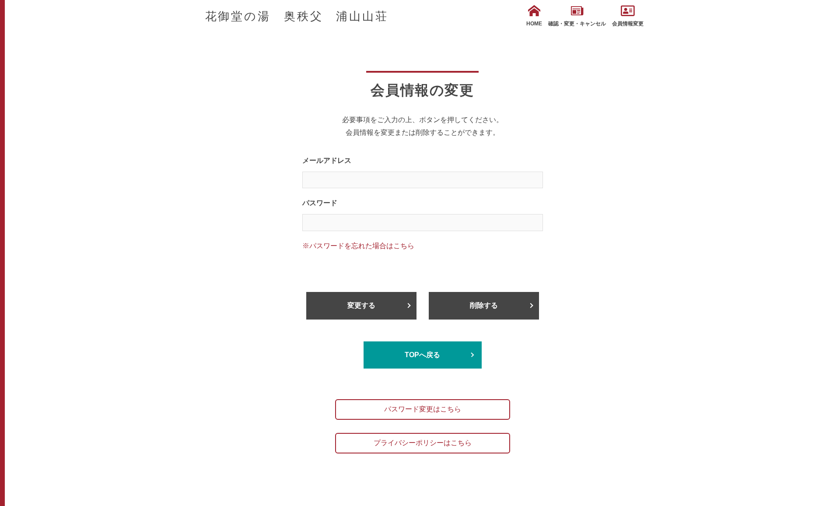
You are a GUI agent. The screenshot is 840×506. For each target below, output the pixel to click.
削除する (484, 305)
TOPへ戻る (422, 354)
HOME (534, 24)
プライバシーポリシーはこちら (423, 442)
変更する (361, 305)
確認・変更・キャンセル (577, 24)
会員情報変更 (628, 24)
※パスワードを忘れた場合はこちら (358, 245)
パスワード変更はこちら (422, 409)
